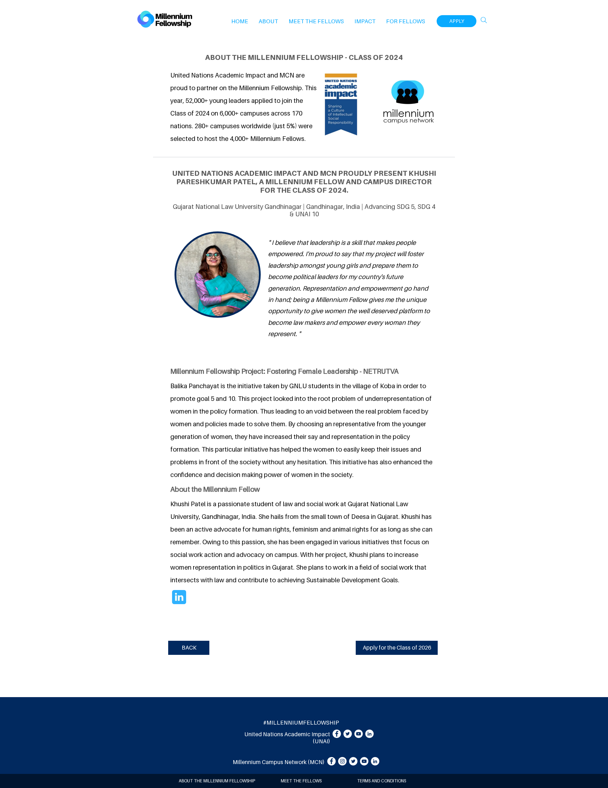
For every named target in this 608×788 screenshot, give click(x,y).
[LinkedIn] (369, 734)
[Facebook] (336, 734)
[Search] (483, 20)
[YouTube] (358, 734)
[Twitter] (347, 734)
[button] (268, 21)
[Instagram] (342, 761)
